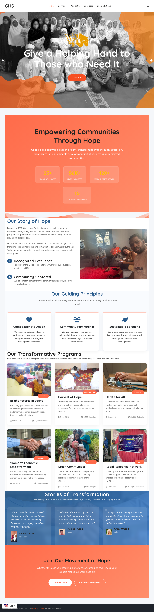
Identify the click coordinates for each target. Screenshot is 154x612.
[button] (148, 6)
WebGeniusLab (38, 608)
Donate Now (60, 582)
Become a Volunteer (89, 582)
